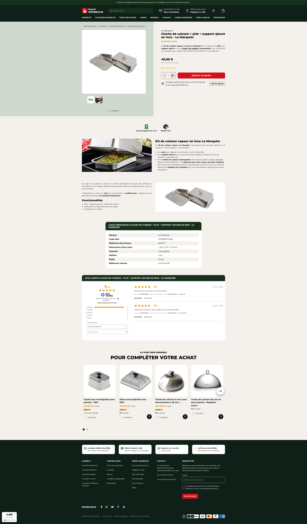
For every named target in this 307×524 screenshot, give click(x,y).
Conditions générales (116, 479)
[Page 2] (87, 429)
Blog (134, 488)
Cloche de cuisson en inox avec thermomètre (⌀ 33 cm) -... (171, 400)
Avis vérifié (219, 287)
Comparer (115, 111)
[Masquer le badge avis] (15, 514)
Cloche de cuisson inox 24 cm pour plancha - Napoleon (206, 400)
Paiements (111, 483)
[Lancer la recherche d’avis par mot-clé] (126, 332)
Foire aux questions (115, 465)
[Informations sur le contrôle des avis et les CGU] (118, 299)
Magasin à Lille (138, 470)
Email (184, 475)
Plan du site (107, 516)
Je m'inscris (190, 496)
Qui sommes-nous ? (140, 465)
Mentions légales (121, 516)
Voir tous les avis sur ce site (107, 302)
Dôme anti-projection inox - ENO (133, 400)
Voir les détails (217, 84)
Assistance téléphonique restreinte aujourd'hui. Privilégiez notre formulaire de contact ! (153, 2)
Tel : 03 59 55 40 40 (165, 475)
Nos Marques (137, 479)
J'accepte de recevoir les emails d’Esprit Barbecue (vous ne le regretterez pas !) (202, 487)
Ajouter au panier (201, 75)
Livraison (110, 470)
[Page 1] (84, 429)
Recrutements (138, 474)
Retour (110, 474)
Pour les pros (137, 483)
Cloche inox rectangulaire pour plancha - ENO (99, 400)
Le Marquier (167, 31)
